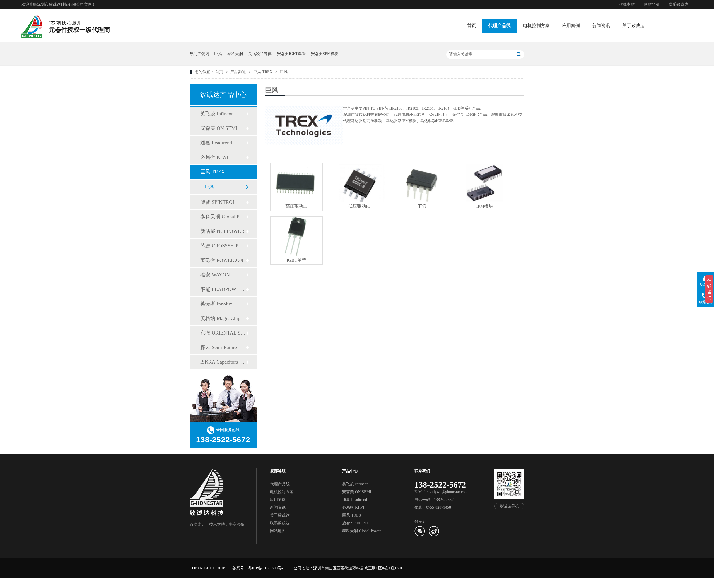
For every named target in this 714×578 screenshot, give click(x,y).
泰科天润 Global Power (222, 216)
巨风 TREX (263, 72)
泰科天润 (235, 54)
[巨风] (304, 125)
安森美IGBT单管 (291, 54)
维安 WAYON (215, 275)
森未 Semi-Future (218, 347)
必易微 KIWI (214, 157)
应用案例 (571, 25)
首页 (471, 25)
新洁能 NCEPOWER (222, 231)
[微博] (433, 535)
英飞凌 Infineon (217, 113)
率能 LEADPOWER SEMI (222, 289)
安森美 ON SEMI (218, 128)
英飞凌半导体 (260, 54)
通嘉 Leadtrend (216, 142)
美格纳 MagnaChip (220, 318)
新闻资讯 (601, 25)
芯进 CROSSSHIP (219, 246)
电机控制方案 (536, 25)
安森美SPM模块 (324, 54)
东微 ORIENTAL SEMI (222, 333)
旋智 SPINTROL (218, 202)
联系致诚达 (678, 4)
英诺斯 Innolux (216, 304)
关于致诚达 (633, 25)
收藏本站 (627, 4)
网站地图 (651, 4)
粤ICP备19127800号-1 (266, 568)
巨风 (218, 54)
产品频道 (238, 72)
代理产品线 (499, 25)
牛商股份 (236, 524)
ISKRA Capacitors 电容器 (222, 362)
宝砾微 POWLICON (221, 260)
